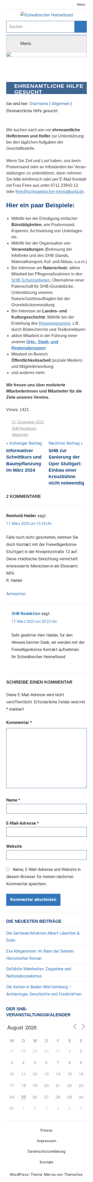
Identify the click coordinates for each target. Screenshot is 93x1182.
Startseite (38, 103)
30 (46, 1051)
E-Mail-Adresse (22, 823)
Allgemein (60, 103)
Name (13, 800)
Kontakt (46, 1162)
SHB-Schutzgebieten (30, 280)
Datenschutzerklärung (46, 1151)
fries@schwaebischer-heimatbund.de (50, 191)
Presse (46, 1130)
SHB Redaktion (24, 428)
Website (14, 846)
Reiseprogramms (54, 323)
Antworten (16, 593)
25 (23, 1097)
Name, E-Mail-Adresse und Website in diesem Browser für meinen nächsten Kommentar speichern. (43, 876)
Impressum (46, 1141)
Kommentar (19, 722)
